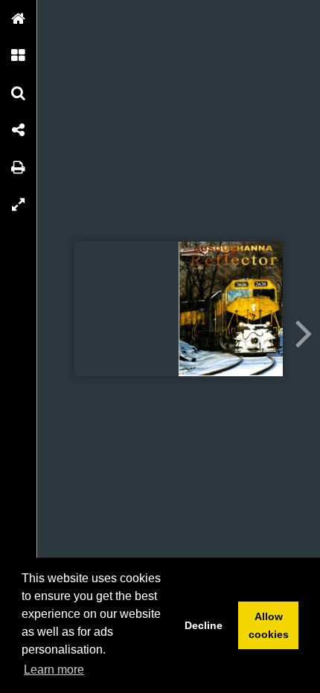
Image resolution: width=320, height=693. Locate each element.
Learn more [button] (54, 669)
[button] (18, 18)
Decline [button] (204, 625)
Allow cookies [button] (269, 625)
